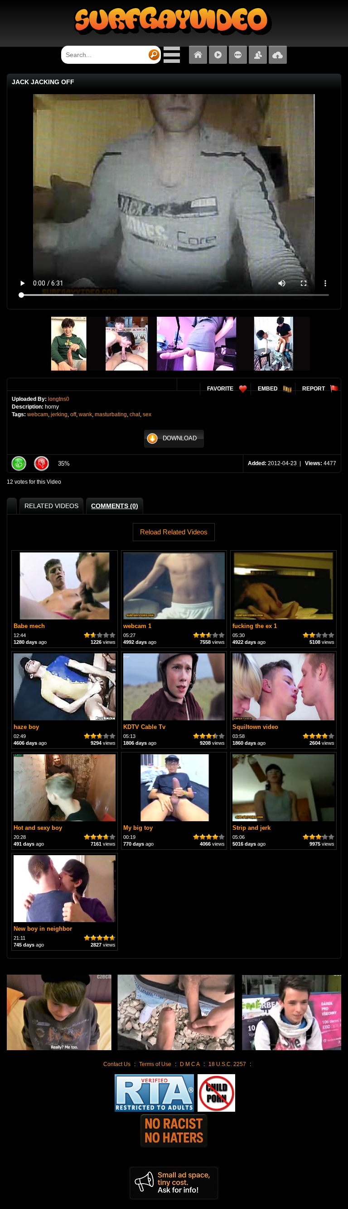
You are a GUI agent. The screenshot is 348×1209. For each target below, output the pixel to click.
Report (313, 389)
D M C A (190, 1064)
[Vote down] (41, 463)
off (73, 414)
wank (85, 414)
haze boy (26, 726)
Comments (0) (114, 505)
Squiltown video (255, 726)
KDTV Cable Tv (144, 726)
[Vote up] (18, 463)
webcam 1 (137, 626)
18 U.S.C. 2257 (227, 1064)
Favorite (220, 389)
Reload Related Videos (174, 532)
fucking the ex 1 (254, 626)
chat (135, 414)
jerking (59, 414)
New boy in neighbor (43, 928)
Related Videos (51, 505)
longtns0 (58, 399)
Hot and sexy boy (38, 827)
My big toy (138, 827)
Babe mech (29, 626)
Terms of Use (155, 1064)
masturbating (111, 414)
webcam (37, 414)
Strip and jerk (251, 827)
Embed (268, 389)
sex (147, 414)
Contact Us (116, 1064)
